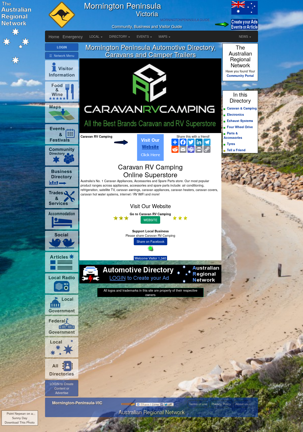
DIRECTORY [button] (118, 36)
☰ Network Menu (61, 55)
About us (241, 404)
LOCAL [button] (94, 36)
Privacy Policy (221, 404)
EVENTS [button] (143, 36)
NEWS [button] (244, 36)
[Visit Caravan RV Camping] (150, 147)
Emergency (73, 36)
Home (54, 36)
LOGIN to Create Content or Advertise (61, 388)
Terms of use (198, 404)
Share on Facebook (150, 241)
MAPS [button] (163, 36)
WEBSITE (150, 220)
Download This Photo (20, 422)
